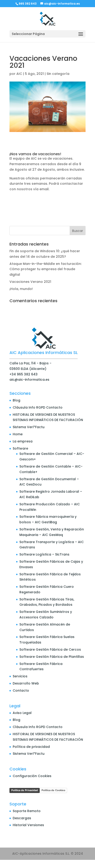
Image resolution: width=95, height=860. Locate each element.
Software (20, 448)
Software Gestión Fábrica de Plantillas (51, 656)
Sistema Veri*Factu (29, 427)
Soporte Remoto (27, 811)
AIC (19, 73)
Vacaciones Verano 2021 (30, 281)
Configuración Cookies (32, 776)
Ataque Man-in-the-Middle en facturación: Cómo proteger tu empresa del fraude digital (45, 269)
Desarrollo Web (26, 683)
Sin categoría (58, 73)
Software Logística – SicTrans (44, 554)
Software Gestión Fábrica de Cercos (50, 649)
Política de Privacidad (24, 790)
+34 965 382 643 (23, 374)
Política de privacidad (31, 746)
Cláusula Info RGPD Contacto (37, 407)
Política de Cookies (53, 790)
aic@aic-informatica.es (29, 379)
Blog (16, 400)
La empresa (23, 441)
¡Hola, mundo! (21, 289)
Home (18, 434)
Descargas (22, 818)
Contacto (21, 690)
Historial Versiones (28, 825)
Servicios (20, 676)
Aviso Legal (22, 713)
